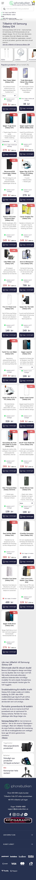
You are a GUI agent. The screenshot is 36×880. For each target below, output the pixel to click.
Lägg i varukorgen (10, 109)
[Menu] (3, 3)
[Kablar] (6, 53)
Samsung (3, 19)
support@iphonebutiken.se (18, 809)
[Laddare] (20, 53)
